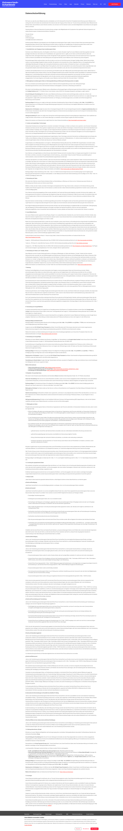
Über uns (95, 4)
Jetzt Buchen (114, 4)
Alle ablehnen (86, 828)
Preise (82, 4)
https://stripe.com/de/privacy (66, 771)
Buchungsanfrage (37, 814)
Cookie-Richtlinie (90, 814)
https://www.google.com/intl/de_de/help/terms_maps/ (66, 369)
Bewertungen (48, 814)
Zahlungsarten (59, 814)
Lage (70, 4)
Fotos (60, 4)
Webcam (88, 4)
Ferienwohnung (53, 4)
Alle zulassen (95, 828)
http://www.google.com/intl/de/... (85, 240)
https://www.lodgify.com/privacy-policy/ (77, 120)
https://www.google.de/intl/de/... (85, 264)
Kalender (76, 4)
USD (105, 4)
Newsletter (26, 814)
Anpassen (78, 828)
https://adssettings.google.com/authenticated (57, 370)
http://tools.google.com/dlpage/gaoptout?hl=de (71, 168)
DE (101, 4)
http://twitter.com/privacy (82, 243)
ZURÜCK (49, 805)
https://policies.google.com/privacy (49, 333)
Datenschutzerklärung (77, 814)
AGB (67, 814)
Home (45, 4)
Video (65, 4)
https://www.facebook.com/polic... (33, 237)
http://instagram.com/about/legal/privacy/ (82, 246)
